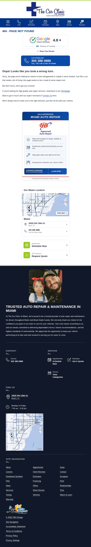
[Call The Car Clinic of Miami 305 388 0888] (14, 360)
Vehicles (36, 495)
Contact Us (47, 96)
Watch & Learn (66, 495)
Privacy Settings (13, 540)
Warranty (9, 499)
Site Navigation (12, 522)
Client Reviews (39, 472)
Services (9, 490)
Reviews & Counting (45, 46)
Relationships (65, 486)
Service (69, 25)
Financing (37, 481)
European (64, 476)
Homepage (65, 91)
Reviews (82, 25)
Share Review (38, 490)
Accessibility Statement (15, 526)
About (8, 467)
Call (19, 25)
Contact (63, 472)
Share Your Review (47, 51)
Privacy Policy (12, 536)
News (8, 486)
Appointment (38, 467)
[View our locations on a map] (24, 432)
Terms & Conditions (14, 531)
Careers (9, 472)
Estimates (31, 25)
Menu (8, 25)
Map (57, 25)
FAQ (8, 481)
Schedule (45, 25)
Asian (62, 467)
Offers (35, 486)
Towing (9, 495)
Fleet (62, 481)
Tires (62, 490)
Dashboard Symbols (14, 476)
